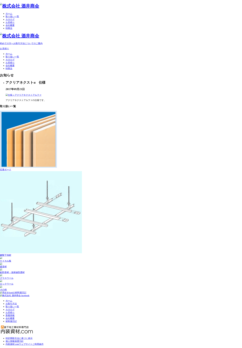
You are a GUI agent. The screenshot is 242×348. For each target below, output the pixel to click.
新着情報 (10, 315)
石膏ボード (5, 169)
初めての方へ (21, 43)
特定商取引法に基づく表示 (19, 338)
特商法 (9, 28)
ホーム (9, 13)
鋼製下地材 (5, 255)
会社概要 (10, 25)
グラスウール (6, 278)
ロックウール (6, 284)
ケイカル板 (5, 261)
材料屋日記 (11, 321)
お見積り (10, 22)
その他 (3, 289)
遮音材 (3, 266)
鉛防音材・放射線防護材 (12, 272)
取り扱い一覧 (12, 16)
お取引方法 (11, 303)
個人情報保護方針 (15, 341)
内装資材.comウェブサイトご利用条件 (25, 344)
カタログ (10, 19)
